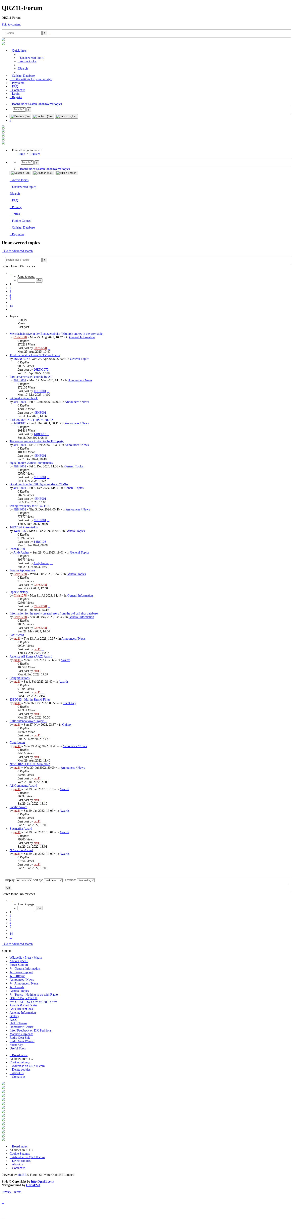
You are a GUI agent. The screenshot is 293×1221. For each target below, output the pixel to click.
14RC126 (20, 531)
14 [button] (11, 305)
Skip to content (11, 24)
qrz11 (17, 638)
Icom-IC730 (17, 549)
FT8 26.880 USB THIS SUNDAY (32, 419)
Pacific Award (18, 807)
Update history (19, 592)
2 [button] (10, 288)
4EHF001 (20, 380)
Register (34, 153)
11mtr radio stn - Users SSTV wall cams (35, 355)
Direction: (70, 880)
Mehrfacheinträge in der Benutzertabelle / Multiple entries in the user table (56, 333)
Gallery (67, 724)
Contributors (17, 742)
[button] (11, 273)
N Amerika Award (21, 850)
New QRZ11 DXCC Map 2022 (30, 764)
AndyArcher (21, 552)
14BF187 (20, 423)
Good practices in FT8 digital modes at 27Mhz (39, 484)
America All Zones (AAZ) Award (31, 656)
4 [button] (10, 295)
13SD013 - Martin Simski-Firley (30, 699)
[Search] (29, 109)
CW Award (17, 635)
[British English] (66, 116)
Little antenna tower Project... (28, 721)
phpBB (22, 1174)
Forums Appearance (22, 570)
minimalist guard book (24, 398)
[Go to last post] (49, 348)
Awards (65, 660)
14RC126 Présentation (24, 527)
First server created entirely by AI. (31, 376)
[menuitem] (31, 57)
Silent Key (69, 703)
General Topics (79, 358)
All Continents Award (23, 785)
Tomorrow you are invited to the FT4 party (37, 441)
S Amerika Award (21, 828)
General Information (82, 337)
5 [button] (10, 298)
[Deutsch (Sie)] (43, 116)
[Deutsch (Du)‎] (20, 116)
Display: (10, 880)
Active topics (20, 180)
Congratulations (19, 678)
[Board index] (3, 39)
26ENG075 (21, 358)
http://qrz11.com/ (42, 1181)
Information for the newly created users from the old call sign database (54, 613)
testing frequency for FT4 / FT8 (29, 505)
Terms (16, 214)
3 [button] (10, 291)
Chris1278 (20, 337)
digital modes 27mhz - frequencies (31, 462)
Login (21, 153)
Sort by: (38, 880)
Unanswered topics (24, 186)
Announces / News (80, 380)
